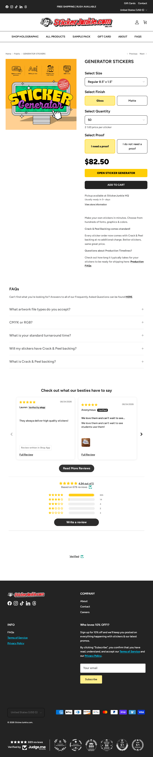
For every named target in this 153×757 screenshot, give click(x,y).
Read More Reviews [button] (76, 468)
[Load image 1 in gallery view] (41, 94)
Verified (74, 556)
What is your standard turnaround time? (40, 335)
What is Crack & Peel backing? (32, 361)
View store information (96, 204)
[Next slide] (141, 434)
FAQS (138, 36)
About (84, 601)
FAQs (10, 632)
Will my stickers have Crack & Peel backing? (42, 348)
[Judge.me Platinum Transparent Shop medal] (76, 745)
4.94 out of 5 (86, 483)
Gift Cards (129, 3)
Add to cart (116, 184)
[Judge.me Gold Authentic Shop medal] (65, 544)
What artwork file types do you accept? (39, 309)
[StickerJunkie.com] (76, 22)
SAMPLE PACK (81, 36)
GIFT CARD (104, 36)
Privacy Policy (15, 643)
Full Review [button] (26, 454)
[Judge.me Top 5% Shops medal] (122, 745)
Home (8, 54)
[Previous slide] (12, 434)
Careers (85, 612)
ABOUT (122, 36)
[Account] (136, 22)
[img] (27, 402)
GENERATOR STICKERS (34, 54)
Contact (142, 3)
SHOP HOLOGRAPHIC (25, 36)
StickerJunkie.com (23, 722)
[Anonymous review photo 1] (85, 442)
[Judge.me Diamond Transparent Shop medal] (84, 544)
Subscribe (91, 679)
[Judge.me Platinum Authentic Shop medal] (60, 745)
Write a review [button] (76, 522)
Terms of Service (17, 637)
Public (17, 54)
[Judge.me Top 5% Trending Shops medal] (138, 745)
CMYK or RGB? (20, 322)
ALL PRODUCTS (55, 36)
